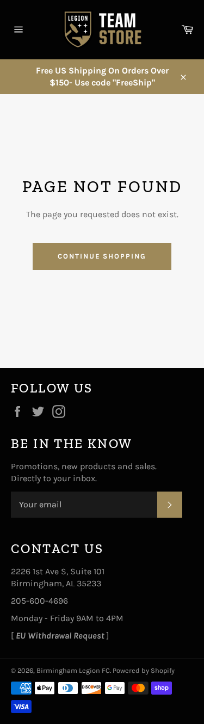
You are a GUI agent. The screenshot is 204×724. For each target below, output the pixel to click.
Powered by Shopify (144, 670)
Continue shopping (102, 256)
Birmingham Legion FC (73, 670)
